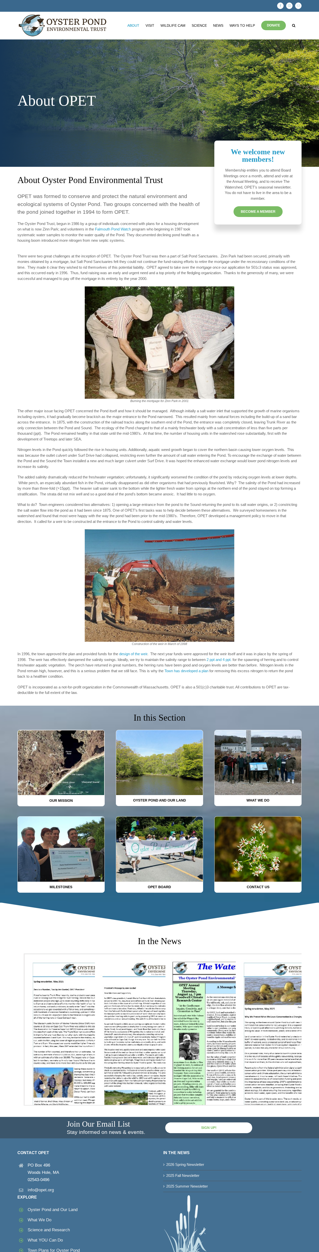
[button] (293, 25)
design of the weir (133, 654)
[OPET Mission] (61, 732)
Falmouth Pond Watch (113, 229)
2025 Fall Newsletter (182, 1175)
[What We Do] (258, 732)
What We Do (39, 1220)
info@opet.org (41, 1190)
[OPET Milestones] (61, 818)
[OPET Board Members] (159, 818)
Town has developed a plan (186, 671)
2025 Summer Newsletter (187, 1186)
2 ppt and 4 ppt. (219, 659)
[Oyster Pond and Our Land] (159, 732)
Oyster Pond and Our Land (53, 1209)
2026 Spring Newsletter (185, 1164)
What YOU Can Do (45, 1240)
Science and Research (49, 1230)
